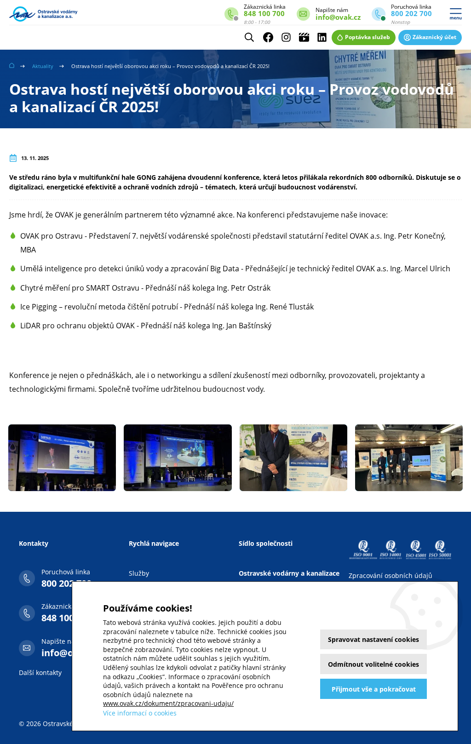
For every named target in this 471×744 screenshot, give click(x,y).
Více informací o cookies (140, 713)
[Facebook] (268, 37)
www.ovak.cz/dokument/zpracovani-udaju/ (168, 703)
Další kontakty (40, 672)
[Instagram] (286, 37)
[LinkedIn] (322, 37)
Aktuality (42, 66)
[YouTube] (304, 37)
